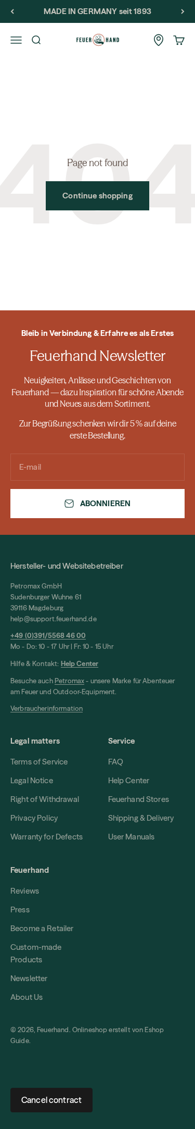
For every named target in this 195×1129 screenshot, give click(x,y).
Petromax (69, 680)
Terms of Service (39, 762)
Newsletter (29, 978)
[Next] (183, 11)
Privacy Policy (34, 818)
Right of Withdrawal (44, 799)
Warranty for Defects (46, 837)
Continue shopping (97, 195)
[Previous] (12, 11)
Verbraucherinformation (46, 708)
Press (20, 909)
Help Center (129, 780)
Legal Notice (31, 780)
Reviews (24, 891)
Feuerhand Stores (138, 799)
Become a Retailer (42, 928)
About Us (26, 997)
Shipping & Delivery (141, 818)
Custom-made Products (36, 953)
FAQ (115, 762)
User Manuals (131, 837)
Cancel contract (51, 1100)
